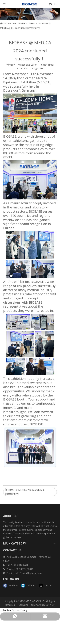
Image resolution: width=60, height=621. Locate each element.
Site (41, 68)
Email (10, 573)
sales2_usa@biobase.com (28, 573)
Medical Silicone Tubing (15, 610)
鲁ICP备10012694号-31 (43, 604)
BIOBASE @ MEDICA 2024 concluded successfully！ (24, 491)
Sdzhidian (23, 604)
